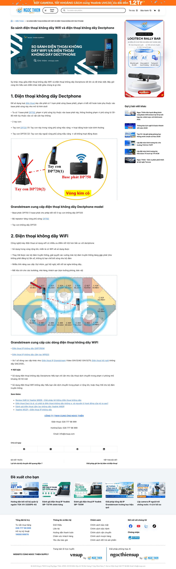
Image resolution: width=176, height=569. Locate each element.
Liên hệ (56, 528)
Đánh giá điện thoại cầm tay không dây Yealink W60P (40, 406)
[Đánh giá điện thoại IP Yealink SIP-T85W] (88, 490)
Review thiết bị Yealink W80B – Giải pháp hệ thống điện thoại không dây (48, 400)
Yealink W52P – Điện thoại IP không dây (34, 409)
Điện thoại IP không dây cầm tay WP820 (30, 354)
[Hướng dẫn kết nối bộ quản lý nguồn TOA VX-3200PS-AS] (25, 490)
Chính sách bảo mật (99, 525)
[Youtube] (138, 526)
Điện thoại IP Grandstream (54, 360)
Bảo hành (145, 10)
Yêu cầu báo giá (60, 540)
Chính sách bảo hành (99, 528)
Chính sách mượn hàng (100, 536)
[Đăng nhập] (159, 10)
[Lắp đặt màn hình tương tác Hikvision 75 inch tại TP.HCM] (130, 152)
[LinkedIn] (104, 449)
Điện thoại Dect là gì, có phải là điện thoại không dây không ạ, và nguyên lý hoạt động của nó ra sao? (62, 403)
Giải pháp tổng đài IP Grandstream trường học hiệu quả (119, 504)
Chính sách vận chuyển (100, 532)
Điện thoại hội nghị (100, 360)
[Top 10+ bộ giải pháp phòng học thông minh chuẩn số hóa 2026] (130, 135)
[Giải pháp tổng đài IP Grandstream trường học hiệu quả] (120, 490)
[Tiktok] (154, 526)
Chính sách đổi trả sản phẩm (103, 540)
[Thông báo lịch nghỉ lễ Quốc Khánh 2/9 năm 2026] (130, 126)
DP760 (46, 219)
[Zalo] (146, 526)
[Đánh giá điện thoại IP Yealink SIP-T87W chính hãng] (56, 490)
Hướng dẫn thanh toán (63, 532)
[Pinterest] (77, 449)
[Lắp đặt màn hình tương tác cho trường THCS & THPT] (130, 143)
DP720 (23, 127)
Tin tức (132, 10)
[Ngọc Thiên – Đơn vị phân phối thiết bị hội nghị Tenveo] (130, 160)
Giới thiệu (57, 525)
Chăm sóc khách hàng (63, 536)
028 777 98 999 (23, 528)
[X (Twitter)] (50, 449)
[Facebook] (24, 449)
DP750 (32, 112)
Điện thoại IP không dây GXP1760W (28, 348)
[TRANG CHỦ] (12, 21)
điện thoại (30, 103)
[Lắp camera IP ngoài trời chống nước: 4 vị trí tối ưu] (151, 490)
